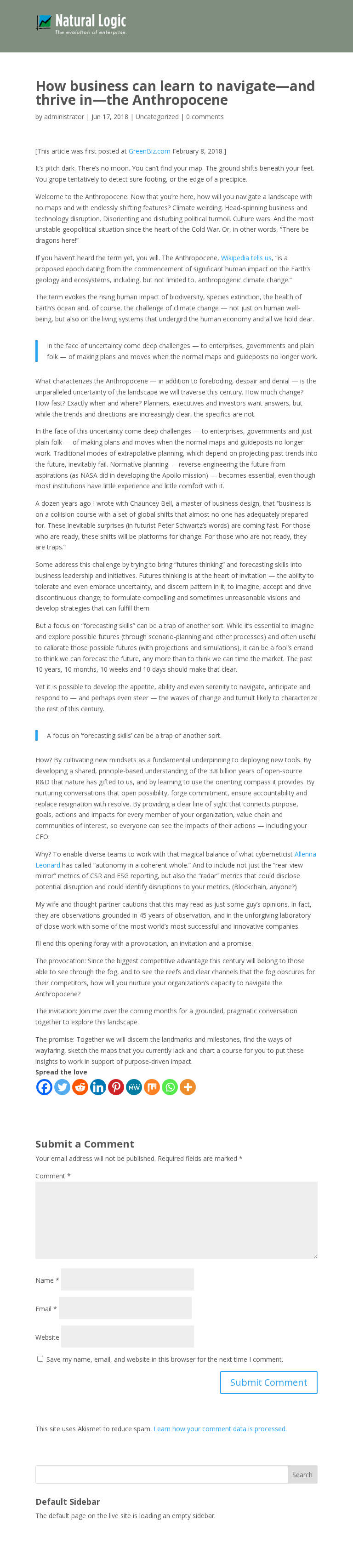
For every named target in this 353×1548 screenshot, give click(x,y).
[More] (188, 1087)
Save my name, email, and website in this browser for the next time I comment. (164, 1359)
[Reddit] (80, 1087)
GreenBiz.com (150, 151)
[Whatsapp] (170, 1087)
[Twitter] (62, 1087)
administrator (64, 116)
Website (47, 1337)
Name (47, 1280)
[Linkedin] (98, 1087)
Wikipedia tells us (246, 257)
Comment (53, 1175)
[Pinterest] (116, 1087)
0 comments (205, 116)
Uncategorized (157, 116)
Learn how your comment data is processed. (220, 1428)
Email (46, 1308)
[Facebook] (44, 1087)
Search (302, 1474)
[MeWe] (134, 1087)
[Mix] (152, 1087)
